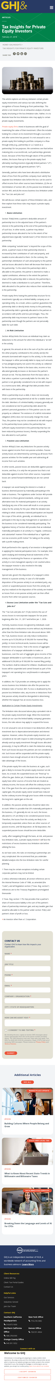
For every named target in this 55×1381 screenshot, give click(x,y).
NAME (7, 953)
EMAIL (7, 985)
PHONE (8, 975)
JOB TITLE (9, 964)
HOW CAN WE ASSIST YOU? (17, 1017)
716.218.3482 (36, 1321)
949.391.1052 (11, 1343)
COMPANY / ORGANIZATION (17, 996)
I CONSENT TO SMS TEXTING (21, 1030)
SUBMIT (11, 1053)
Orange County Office (14, 1339)
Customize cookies (27, 1377)
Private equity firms (10, 126)
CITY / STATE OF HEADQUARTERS (19, 1007)
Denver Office (35, 1328)
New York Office (36, 1317)
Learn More (28, 1264)
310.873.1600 (11, 1324)
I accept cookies (27, 1372)
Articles (7, 1119)
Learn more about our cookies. (39, 1366)
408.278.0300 (11, 1335)
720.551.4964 (36, 1332)
